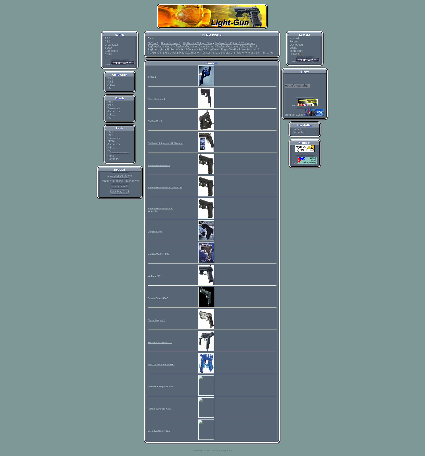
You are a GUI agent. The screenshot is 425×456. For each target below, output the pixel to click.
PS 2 (107, 41)
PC (106, 57)
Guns (110, 156)
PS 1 (107, 38)
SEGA (108, 47)
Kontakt (294, 38)
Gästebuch (296, 44)
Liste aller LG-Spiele (119, 175)
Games (296, 129)
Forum (294, 41)
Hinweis (295, 54)
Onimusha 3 (119, 186)
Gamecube (111, 50)
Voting (293, 47)
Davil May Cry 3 (119, 191)
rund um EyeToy (295, 114)
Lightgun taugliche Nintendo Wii (119, 181)
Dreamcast (111, 44)
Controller (113, 159)
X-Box (108, 54)
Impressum (296, 50)
